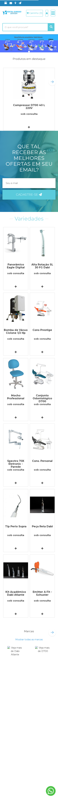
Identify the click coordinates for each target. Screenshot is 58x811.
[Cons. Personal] (42, 439)
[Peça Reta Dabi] (42, 505)
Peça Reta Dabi (42, 526)
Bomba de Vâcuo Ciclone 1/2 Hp (16, 331)
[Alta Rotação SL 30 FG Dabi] (42, 243)
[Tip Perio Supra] (15, 505)
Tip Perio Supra (15, 526)
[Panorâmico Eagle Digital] (15, 243)
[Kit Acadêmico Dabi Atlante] (15, 570)
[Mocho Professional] (15, 374)
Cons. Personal (42, 460)
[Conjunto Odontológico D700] (42, 374)
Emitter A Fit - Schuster (42, 593)
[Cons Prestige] (42, 308)
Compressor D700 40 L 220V (29, 107)
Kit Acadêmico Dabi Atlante (15, 593)
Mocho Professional (15, 397)
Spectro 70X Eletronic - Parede (15, 463)
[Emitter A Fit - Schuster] (42, 570)
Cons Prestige (42, 330)
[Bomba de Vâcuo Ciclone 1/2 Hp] (15, 308)
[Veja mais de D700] (43, 653)
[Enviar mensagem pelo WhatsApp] (51, 791)
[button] (52, 82)
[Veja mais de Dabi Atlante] (15, 653)
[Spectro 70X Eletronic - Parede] (15, 439)
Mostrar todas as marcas (29, 639)
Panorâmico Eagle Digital (16, 266)
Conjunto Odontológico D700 (42, 398)
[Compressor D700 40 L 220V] (29, 83)
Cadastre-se (27, 194)
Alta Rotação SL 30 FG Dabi (42, 266)
